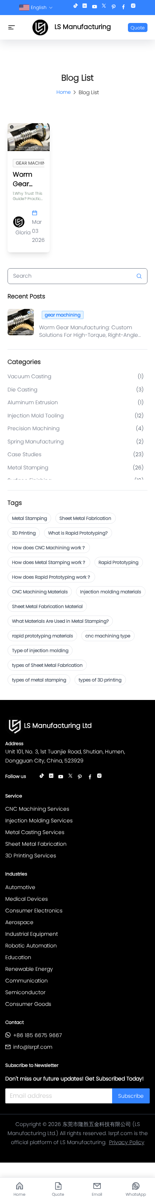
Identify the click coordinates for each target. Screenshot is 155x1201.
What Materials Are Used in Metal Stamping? (60, 621)
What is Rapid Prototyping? (78, 533)
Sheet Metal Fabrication (85, 518)
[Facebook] (123, 7)
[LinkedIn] (84, 7)
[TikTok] (75, 7)
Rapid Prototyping (118, 562)
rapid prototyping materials (42, 636)
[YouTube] (94, 7)
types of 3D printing (100, 680)
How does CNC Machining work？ (49, 547)
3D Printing (24, 533)
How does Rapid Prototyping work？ (51, 577)
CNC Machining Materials (40, 591)
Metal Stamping (29, 518)
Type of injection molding (40, 650)
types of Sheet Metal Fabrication (47, 665)
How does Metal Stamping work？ (49, 562)
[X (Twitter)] (103, 7)
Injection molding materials (110, 591)
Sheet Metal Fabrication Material (47, 606)
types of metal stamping (39, 680)
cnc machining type (107, 636)
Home (63, 92)
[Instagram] (133, 7)
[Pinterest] (114, 7)
